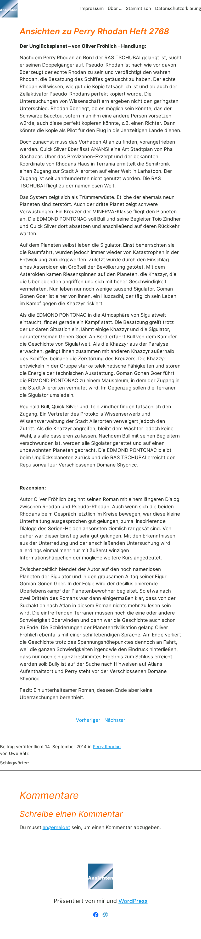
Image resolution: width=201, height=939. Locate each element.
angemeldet (56, 827)
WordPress (133, 901)
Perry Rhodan (107, 746)
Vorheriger (88, 720)
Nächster (114, 720)
